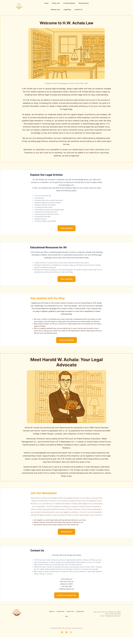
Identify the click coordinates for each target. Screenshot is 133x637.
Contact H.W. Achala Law (66, 595)
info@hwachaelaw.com (113, 616)
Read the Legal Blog (66, 340)
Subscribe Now (66, 532)
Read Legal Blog (66, 228)
